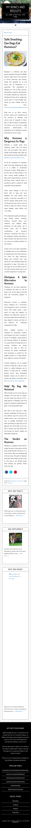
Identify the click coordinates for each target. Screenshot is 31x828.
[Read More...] (20, 515)
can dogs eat (9, 483)
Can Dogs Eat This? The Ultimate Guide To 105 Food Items (15, 770)
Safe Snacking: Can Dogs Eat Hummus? (15, 777)
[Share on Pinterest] (15, 473)
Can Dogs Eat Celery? (15, 785)
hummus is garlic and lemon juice (14, 158)
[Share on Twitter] (10, 473)
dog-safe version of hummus (15, 381)
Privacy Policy (15, 812)
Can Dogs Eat (20, 481)
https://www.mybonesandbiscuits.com (16, 107)
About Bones (16, 801)
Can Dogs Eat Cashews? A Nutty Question (15, 781)
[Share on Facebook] (6, 473)
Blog (11, 481)
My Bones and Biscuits (15, 9)
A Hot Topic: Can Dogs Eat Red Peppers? (15, 774)
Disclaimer (15, 808)
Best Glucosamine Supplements (15, 789)
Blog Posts (14, 481)
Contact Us (15, 804)
